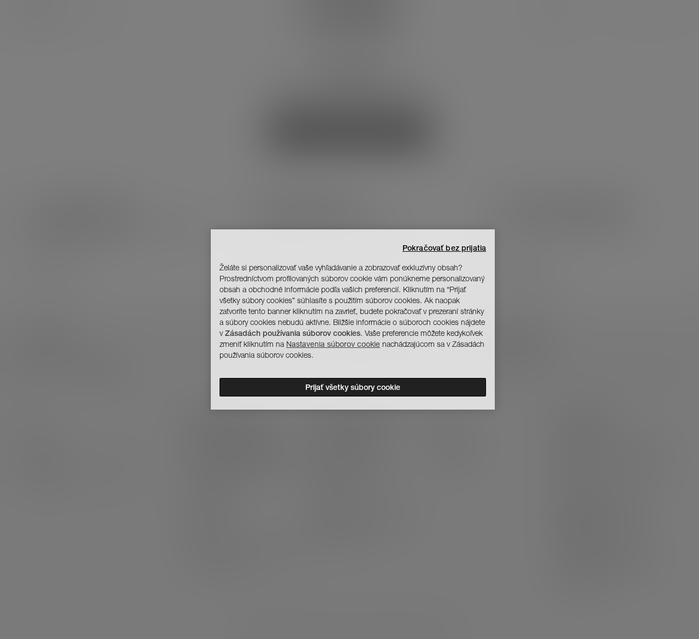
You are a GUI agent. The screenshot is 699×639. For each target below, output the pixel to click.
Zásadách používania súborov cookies (292, 333)
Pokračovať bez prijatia (444, 248)
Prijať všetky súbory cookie (352, 387)
